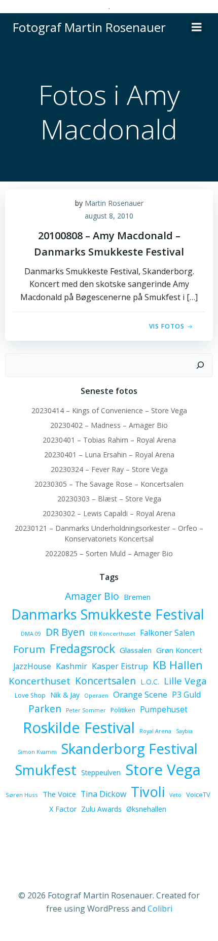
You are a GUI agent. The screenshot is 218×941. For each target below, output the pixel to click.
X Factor (63, 809)
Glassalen (136, 650)
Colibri (160, 908)
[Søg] (200, 365)
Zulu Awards (101, 809)
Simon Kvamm (37, 751)
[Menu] (196, 27)
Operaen (96, 695)
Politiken (123, 710)
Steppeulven (101, 772)
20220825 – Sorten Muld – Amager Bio (109, 553)
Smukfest (46, 770)
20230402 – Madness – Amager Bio (109, 425)
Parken (44, 708)
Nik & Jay (65, 695)
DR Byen (65, 632)
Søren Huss (22, 795)
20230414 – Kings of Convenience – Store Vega (109, 410)
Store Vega (163, 769)
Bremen (137, 597)
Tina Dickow (103, 794)
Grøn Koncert (179, 650)
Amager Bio (92, 596)
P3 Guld (186, 694)
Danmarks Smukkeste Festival (107, 614)
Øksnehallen (146, 809)
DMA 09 (31, 633)
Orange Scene (140, 694)
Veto (175, 795)
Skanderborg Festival (129, 748)
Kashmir (71, 666)
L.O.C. (149, 681)
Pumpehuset (164, 709)
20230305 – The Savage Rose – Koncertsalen (109, 484)
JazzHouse (32, 666)
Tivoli (148, 791)
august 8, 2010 (109, 216)
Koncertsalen (105, 680)
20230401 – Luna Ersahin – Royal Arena (109, 454)
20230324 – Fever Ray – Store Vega (109, 469)
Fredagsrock (82, 648)
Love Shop (30, 695)
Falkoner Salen (167, 632)
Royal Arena (155, 731)
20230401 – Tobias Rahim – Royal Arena (109, 440)
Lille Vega (185, 680)
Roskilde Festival (79, 727)
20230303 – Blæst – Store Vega (109, 498)
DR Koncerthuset (112, 633)
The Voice (59, 794)
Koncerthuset (39, 680)
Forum (29, 649)
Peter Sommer (86, 710)
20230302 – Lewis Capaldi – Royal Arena (109, 513)
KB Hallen (178, 665)
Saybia (184, 731)
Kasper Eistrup (120, 666)
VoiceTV (198, 794)
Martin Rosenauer (114, 203)
